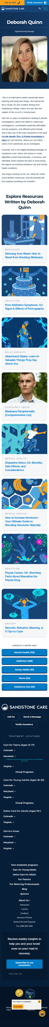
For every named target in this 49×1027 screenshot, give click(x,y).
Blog (24, 889)
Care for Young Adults (24, 869)
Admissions (24, 905)
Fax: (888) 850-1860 (24, 926)
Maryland (8, 756)
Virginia (7, 766)
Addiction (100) (24, 661)
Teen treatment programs (24, 865)
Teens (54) (24, 678)
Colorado (8, 750)
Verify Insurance (35, 2)
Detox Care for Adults (24, 874)
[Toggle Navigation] (45, 8)
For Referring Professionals (24, 884)
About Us (24, 900)
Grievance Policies (24, 918)
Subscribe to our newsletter (24, 963)
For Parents (24, 879)
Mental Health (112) (24, 652)
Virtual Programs (24, 772)
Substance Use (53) (24, 687)
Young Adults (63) (24, 669)
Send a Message (32, 717)
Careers (24, 909)
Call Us (11, 717)
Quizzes (24, 894)
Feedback (25, 913)
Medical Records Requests (24, 922)
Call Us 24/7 (10, 2)
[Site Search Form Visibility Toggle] (39, 8)
